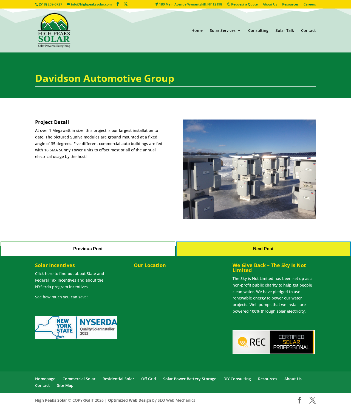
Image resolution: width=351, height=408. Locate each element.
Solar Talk (285, 31)
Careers (310, 5)
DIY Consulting (237, 378)
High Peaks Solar (51, 400)
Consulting (258, 31)
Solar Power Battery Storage (189, 378)
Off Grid (148, 378)
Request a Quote (244, 4)
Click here (44, 273)
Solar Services (223, 31)
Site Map (65, 385)
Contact (308, 31)
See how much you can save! (61, 296)
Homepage (45, 378)
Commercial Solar (79, 378)
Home (197, 31)
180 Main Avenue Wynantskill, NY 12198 (190, 4)
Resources (290, 5)
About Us (270, 5)
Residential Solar (118, 378)
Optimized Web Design (129, 400)
